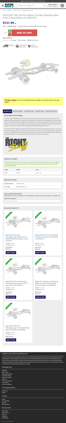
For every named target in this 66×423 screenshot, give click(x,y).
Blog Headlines (6, 404)
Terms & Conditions (7, 384)
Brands (4, 399)
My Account (5, 411)
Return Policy (5, 372)
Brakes (9, 10)
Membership (5, 418)
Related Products (51, 111)
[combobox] (33, 201)
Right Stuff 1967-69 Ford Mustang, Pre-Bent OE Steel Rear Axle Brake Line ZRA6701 (46, 237)
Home (4, 10)
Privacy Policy (5, 382)
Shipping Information (7, 374)
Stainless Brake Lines (27, 10)
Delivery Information (7, 381)
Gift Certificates (6, 401)
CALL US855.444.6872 (34, 46)
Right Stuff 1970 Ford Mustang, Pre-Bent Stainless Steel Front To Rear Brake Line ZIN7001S (17, 283)
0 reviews (13, 40)
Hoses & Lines (16, 10)
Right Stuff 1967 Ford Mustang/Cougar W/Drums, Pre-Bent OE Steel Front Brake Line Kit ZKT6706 (17, 238)
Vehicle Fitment (18, 111)
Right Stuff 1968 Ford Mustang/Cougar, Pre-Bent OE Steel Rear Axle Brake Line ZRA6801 (17, 328)
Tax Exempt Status (6, 375)
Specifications (29, 111)
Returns (4, 392)
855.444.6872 (25, 1)
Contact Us (34, 1)
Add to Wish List (33, 40)
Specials (4, 402)
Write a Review (22, 40)
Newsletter (4, 416)
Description (7, 111)
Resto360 (4, 370)
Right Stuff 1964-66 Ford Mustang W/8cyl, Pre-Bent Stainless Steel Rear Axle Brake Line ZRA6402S (46, 283)
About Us (4, 379)
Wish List (4, 414)
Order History (5, 412)
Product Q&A (39, 111)
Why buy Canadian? (7, 377)
